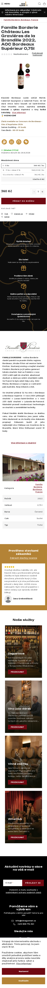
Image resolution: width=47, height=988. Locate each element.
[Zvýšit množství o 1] (42, 191)
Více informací (23, 963)
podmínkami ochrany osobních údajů (23, 892)
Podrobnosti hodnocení (37, 54)
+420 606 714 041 (25, 924)
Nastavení (23, 971)
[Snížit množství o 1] (34, 191)
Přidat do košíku (23, 201)
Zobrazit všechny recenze (23, 558)
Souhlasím (24, 981)
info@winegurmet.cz (26, 921)
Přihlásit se (33, 883)
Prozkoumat (17, 672)
